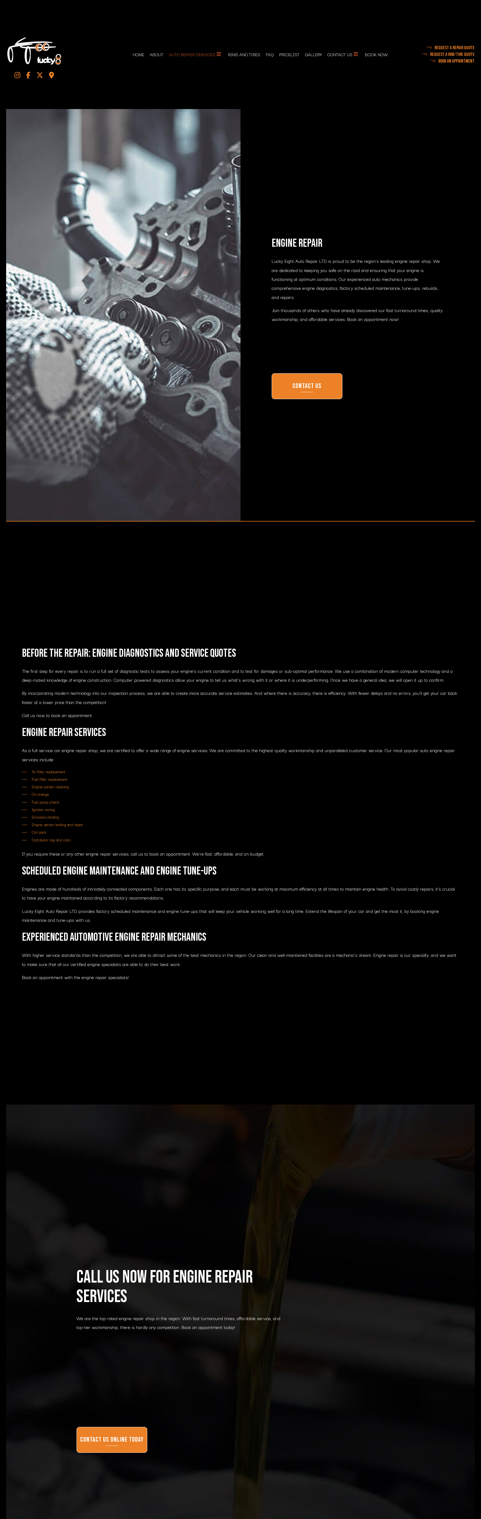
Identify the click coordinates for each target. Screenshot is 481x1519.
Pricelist (289, 55)
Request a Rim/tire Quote (452, 55)
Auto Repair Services (192, 55)
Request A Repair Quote (455, 48)
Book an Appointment (456, 62)
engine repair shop (413, 262)
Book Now (376, 55)
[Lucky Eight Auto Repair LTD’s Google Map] (51, 76)
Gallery (313, 55)
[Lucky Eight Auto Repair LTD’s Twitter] (39, 76)
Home (138, 55)
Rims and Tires (244, 55)
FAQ (270, 55)
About (156, 55)
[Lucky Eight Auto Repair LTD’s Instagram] (17, 76)
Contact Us (339, 55)
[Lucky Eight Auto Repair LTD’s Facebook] (28, 76)
